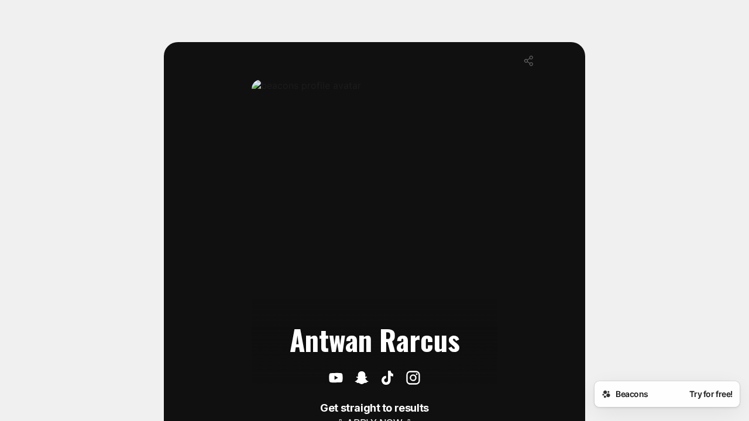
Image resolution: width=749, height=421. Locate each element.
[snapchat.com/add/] (361, 379)
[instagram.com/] (413, 379)
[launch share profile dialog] (529, 60)
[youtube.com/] (336, 379)
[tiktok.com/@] (387, 379)
